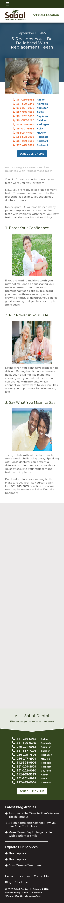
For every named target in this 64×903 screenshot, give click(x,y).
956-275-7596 (25, 124)
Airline (41, 99)
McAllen (41, 132)
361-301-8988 (25, 128)
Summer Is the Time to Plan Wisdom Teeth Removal (30, 586)
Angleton (42, 108)
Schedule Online (32, 153)
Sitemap (37, 892)
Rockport (42, 141)
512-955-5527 (25, 112)
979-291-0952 (25, 108)
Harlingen (43, 124)
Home (9, 167)
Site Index (22, 882)
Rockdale (42, 137)
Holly (40, 128)
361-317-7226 (25, 120)
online (37, 486)
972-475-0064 (25, 145)
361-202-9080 (25, 116)
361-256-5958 (25, 99)
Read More (11, 593)
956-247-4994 (25, 132)
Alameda (42, 104)
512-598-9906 (25, 137)
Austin (41, 112)
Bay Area (42, 116)
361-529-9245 (25, 104)
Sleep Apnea (17, 853)
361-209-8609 (25, 141)
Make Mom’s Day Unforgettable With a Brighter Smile (31, 699)
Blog (19, 167)
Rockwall (42, 145)
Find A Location (47, 15)
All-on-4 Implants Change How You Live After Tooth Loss (31, 642)
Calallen (42, 120)
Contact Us (42, 876)
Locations (23, 876)
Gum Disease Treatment (25, 865)
